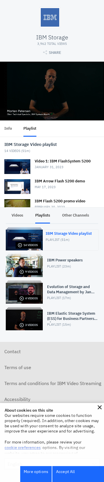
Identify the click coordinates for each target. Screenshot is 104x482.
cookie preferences (23, 447)
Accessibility (17, 399)
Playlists (42, 215)
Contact (12, 351)
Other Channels (75, 215)
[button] (100, 407)
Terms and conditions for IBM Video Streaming (52, 383)
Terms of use (17, 367)
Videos (17, 215)
